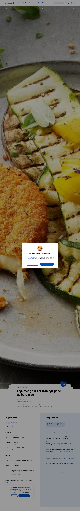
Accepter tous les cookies (47, 264)
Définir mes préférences (32, 264)
